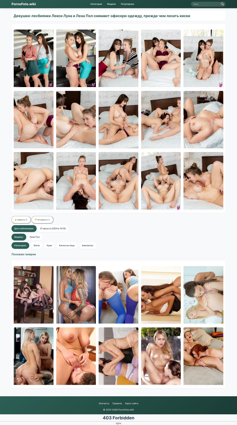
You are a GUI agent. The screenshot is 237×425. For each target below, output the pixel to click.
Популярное (127, 4)
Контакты (104, 403)
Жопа (37, 245)
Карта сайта (131, 403)
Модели (111, 4)
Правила (117, 403)
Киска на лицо (67, 245)
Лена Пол (35, 237)
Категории (96, 4)
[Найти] (222, 4)
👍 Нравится (21, 220)
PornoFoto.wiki (24, 4)
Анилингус (87, 245)
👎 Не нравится (42, 220)
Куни (49, 245)
